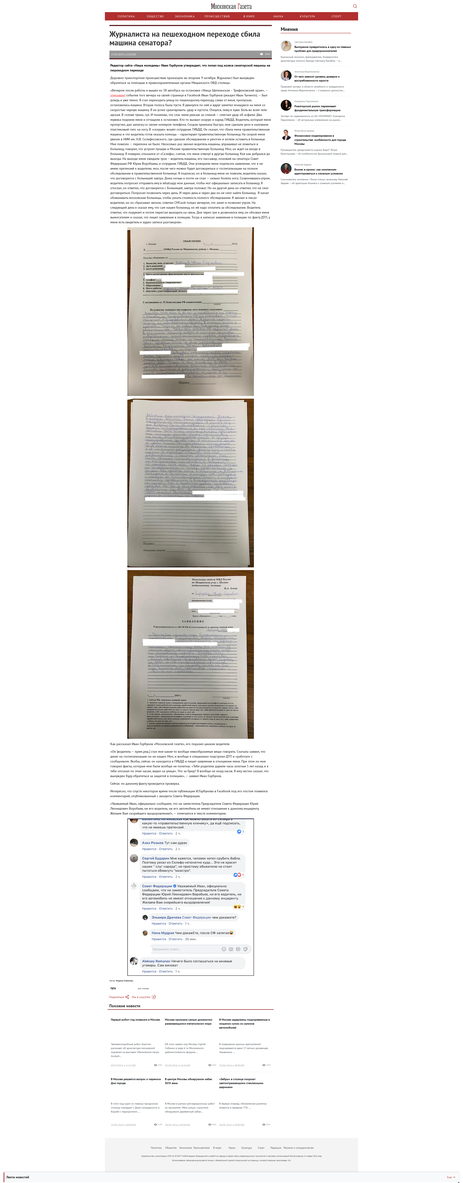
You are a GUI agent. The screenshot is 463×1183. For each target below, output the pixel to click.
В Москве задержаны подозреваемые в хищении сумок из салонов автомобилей (244, 1023)
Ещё (449, 1177)
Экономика (185, 16)
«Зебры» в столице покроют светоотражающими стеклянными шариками (241, 1083)
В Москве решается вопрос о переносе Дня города (136, 1081)
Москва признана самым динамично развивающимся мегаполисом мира (188, 1021)
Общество (155, 16)
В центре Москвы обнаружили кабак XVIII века (188, 1081)
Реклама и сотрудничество (299, 1147)
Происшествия (217, 16)
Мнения (289, 29)
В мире (249, 16)
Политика (126, 16)
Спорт (337, 16)
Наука (278, 16)
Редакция (276, 1147)
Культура (307, 16)
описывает (117, 95)
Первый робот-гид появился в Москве (135, 1019)
